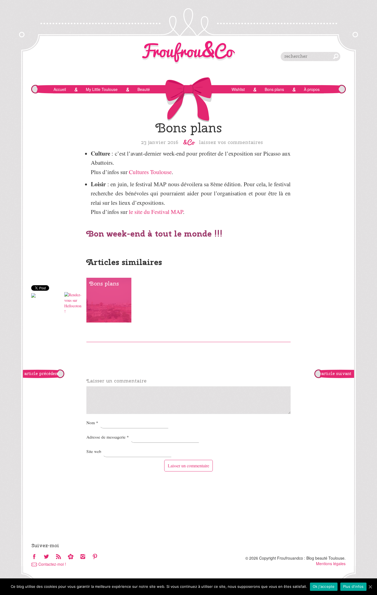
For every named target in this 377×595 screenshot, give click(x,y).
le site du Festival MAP (156, 212)
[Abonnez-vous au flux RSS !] (58, 557)
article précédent (41, 373)
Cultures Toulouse (150, 172)
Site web (93, 451)
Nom (92, 422)
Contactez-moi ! (52, 564)
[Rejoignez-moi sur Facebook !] (34, 557)
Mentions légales (331, 563)
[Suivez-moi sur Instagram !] (83, 557)
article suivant (336, 373)
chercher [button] (335, 56)
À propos (312, 89)
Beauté (143, 89)
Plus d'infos (353, 586)
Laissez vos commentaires (231, 142)
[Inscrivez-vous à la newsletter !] (70, 557)
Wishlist (238, 89)
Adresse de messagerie (107, 437)
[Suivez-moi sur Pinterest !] (95, 557)
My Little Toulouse (102, 89)
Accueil (60, 89)
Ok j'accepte (324, 586)
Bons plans (274, 89)
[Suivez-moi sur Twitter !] (46, 557)
